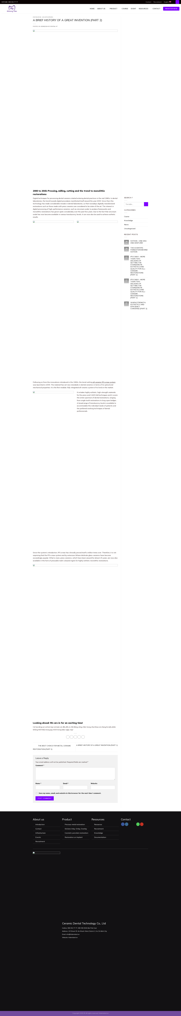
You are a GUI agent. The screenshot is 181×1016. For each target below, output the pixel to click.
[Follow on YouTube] (142, 824)
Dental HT (54, 26)
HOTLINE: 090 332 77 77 (10, 2)
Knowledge (37, 17)
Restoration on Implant (74, 837)
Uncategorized (47, 17)
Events (38, 837)
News (126, 224)
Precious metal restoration (75, 824)
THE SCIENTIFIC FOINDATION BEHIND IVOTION (139, 250)
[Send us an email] (134, 824)
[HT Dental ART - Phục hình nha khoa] (12, 9)
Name (38, 783)
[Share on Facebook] (68, 737)
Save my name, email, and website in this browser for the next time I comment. (70, 793)
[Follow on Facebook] (123, 824)
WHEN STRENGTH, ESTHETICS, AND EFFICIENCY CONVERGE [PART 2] (138, 306)
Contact (148, 2)
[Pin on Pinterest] (79, 737)
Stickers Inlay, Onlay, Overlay (76, 829)
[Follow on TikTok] (130, 824)
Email (65, 783)
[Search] (177, 2)
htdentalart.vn (104, 1013)
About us (101, 9)
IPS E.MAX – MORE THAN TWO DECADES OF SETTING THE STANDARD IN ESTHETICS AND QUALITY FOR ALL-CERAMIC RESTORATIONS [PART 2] (138, 266)
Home (92, 9)
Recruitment (158, 2)
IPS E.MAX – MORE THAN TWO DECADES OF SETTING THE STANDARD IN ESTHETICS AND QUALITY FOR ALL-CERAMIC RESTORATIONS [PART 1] (138, 289)
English (166, 2)
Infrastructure (40, 833)
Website (94, 783)
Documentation (100, 837)
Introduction (40, 824)
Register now (171, 9)
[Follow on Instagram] (126, 824)
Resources (143, 9)
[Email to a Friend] (75, 737)
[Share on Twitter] (71, 737)
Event (133, 9)
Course (125, 9)
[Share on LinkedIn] (83, 737)
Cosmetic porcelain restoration (76, 833)
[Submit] (146, 204)
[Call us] (138, 824)
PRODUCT (113, 9)
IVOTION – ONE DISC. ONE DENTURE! (138, 242)
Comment (40, 765)
